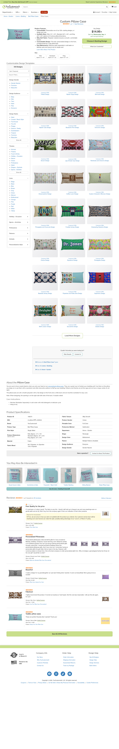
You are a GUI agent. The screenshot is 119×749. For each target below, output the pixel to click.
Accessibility (81, 683)
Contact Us (78, 354)
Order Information (68, 657)
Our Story (40, 657)
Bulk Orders (93, 665)
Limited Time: (20, 2)
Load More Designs (72, 336)
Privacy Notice (42, 683)
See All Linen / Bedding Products (59, 489)
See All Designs (94, 657)
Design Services (94, 663)
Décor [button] (25, 12)
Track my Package (68, 665)
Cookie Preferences (92, 683)
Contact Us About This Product (101, 453)
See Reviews (76, 24)
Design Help (93, 660)
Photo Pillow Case (34, 527)
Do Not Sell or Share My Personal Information (62, 683)
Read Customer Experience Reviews (97, 2)
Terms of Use (32, 683)
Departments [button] (7, 12)
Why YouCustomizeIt (43, 660)
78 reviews (37, 498)
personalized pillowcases (56, 386)
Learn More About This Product (46, 49)
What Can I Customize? (96, 46)
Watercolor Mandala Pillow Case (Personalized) (40, 560)
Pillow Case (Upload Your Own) (37, 582)
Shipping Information (69, 660)
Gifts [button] (17, 12)
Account (97, 12)
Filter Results (67, 354)
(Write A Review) (106, 498)
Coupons (23, 683)
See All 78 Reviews (59, 634)
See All (44, 366)
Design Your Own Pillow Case (36, 624)
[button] (113, 7)
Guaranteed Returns (69, 663)
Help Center (113, 12)
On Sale (44, 12)
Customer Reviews (42, 663)
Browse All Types (47, 362)
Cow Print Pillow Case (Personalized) (38, 604)
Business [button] (34, 12)
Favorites (104, 12)
